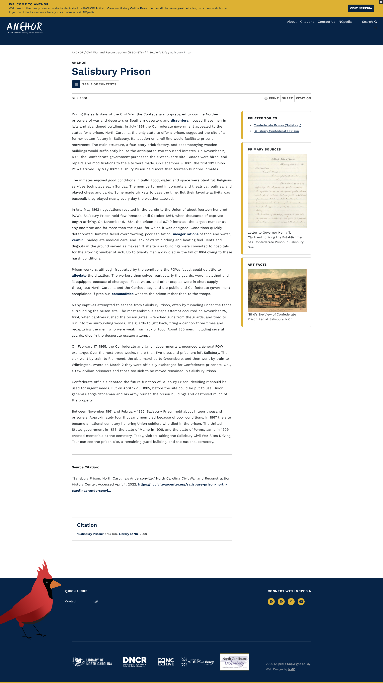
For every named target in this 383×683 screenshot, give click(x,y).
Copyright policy (298, 664)
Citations (307, 22)
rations (192, 234)
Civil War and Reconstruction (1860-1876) (115, 52)
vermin (78, 240)
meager (179, 234)
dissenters (179, 120)
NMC (291, 669)
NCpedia (345, 22)
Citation (303, 98)
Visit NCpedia (361, 8)
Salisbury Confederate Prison (276, 131)
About (292, 22)
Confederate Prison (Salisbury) (277, 125)
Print (274, 98)
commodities (122, 294)
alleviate (79, 275)
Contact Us (326, 22)
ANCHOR (77, 52)
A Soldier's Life (157, 52)
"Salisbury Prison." (90, 534)
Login (96, 601)
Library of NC (128, 534)
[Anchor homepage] (24, 28)
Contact (70, 601)
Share (287, 98)
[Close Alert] (381, 2)
